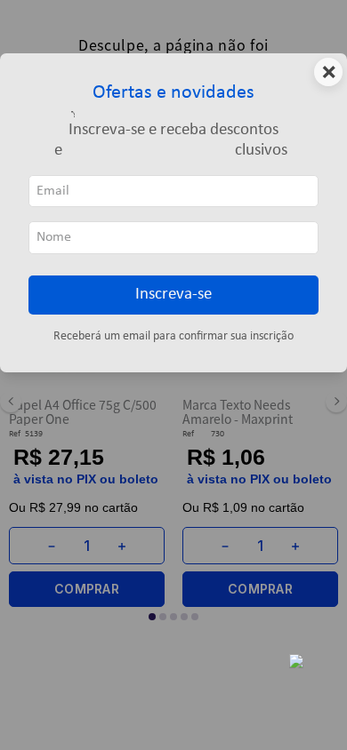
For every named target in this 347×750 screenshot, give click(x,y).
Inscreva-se (173, 294)
